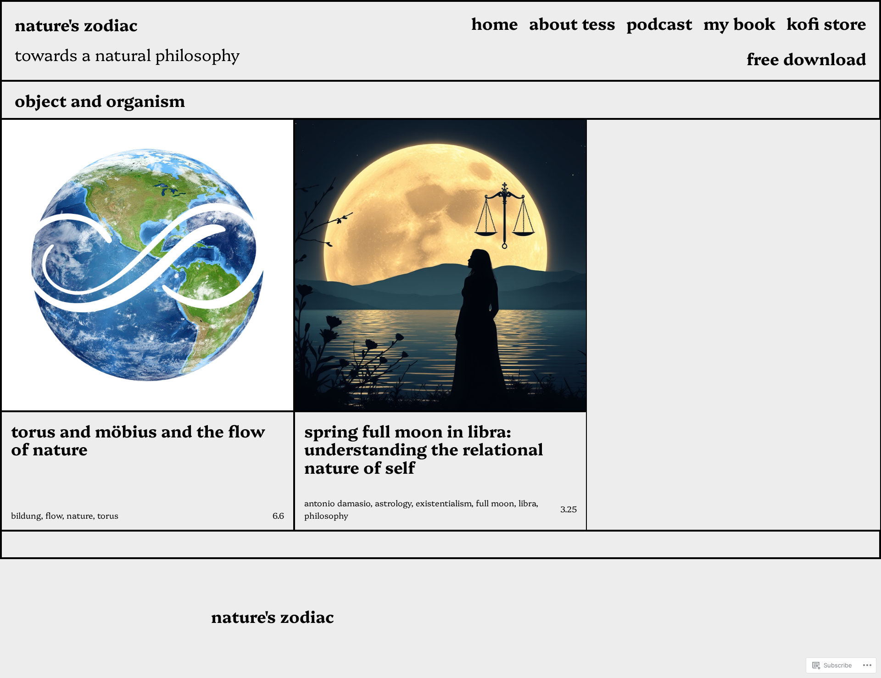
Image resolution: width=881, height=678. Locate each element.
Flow (53, 515)
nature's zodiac (76, 24)
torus (107, 515)
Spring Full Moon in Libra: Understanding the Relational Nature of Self (423, 448)
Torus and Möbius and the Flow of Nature (138, 439)
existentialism (443, 503)
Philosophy (326, 515)
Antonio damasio (337, 503)
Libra (527, 503)
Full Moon (495, 503)
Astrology (393, 503)
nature (80, 515)
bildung (26, 515)
